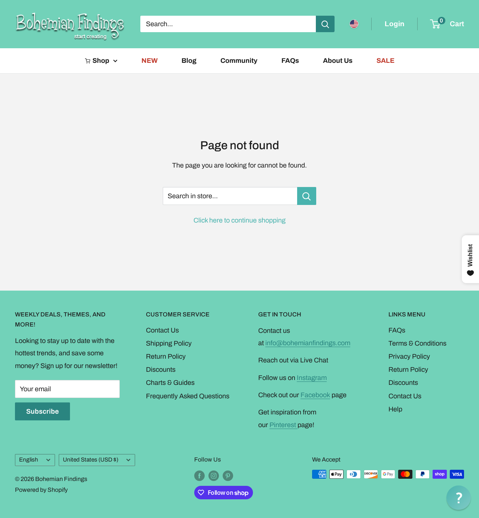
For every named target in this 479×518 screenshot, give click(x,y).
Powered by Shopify (41, 490)
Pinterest (283, 425)
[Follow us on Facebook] (199, 475)
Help (395, 409)
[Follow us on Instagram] (213, 475)
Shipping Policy (169, 343)
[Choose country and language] (354, 23)
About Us (338, 60)
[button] (458, 497)
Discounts (161, 369)
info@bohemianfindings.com (307, 343)
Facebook (315, 395)
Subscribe (42, 411)
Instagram (312, 377)
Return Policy (166, 356)
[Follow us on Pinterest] (228, 475)
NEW (149, 60)
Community (238, 60)
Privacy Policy (409, 356)
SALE (385, 60)
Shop (100, 60)
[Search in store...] (306, 196)
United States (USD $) (90, 460)
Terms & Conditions (417, 343)
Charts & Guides (170, 382)
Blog (188, 60)
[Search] (325, 24)
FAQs (290, 60)
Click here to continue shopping (239, 220)
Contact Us (162, 330)
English (28, 460)
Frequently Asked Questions (187, 396)
